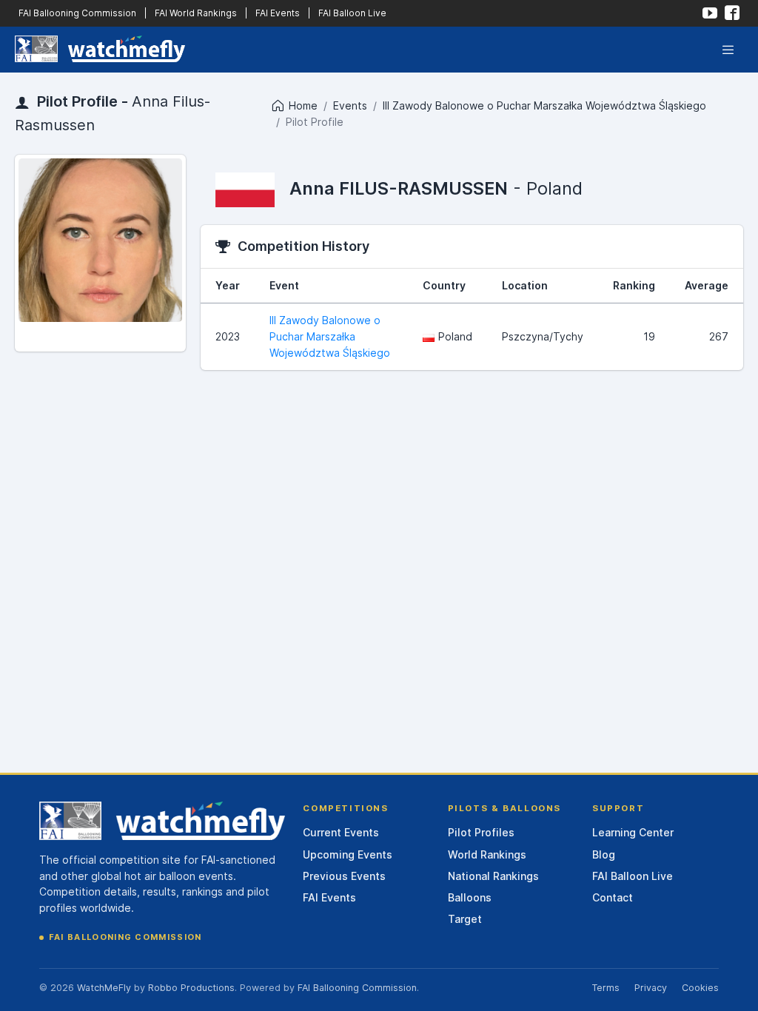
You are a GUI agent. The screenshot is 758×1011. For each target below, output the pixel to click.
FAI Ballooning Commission (77, 13)
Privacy (650, 987)
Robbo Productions (191, 987)
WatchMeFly (104, 987)
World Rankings (487, 854)
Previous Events (344, 876)
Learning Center (633, 832)
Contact (612, 897)
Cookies (700, 987)
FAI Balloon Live (352, 13)
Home (303, 105)
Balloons (470, 897)
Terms (605, 987)
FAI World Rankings (196, 13)
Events (350, 105)
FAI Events (277, 13)
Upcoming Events (347, 854)
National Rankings (493, 876)
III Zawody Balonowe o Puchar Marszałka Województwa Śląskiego (544, 105)
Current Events (341, 832)
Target (465, 919)
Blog (603, 854)
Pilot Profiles (481, 832)
